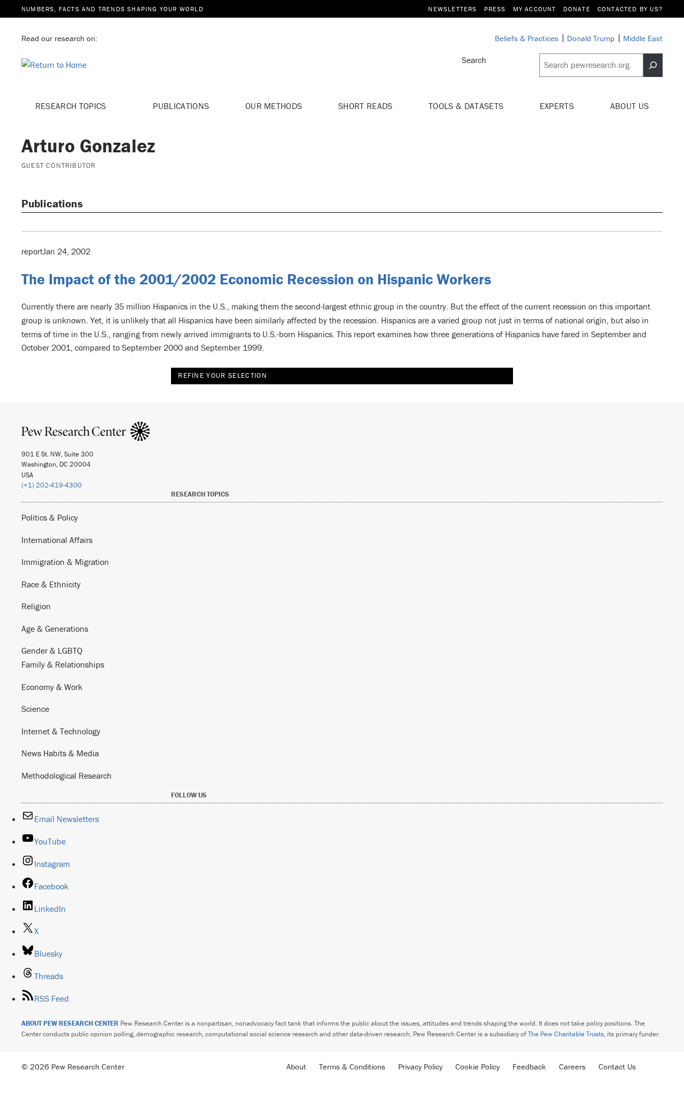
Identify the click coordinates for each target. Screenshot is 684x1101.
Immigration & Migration (65, 561)
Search (474, 60)
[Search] (653, 65)
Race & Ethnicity (51, 584)
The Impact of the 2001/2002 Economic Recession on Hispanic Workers (256, 279)
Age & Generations (54, 628)
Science (35, 708)
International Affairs (56, 539)
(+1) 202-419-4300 (51, 485)
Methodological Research (66, 775)
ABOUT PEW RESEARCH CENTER (70, 1023)
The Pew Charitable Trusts (566, 1033)
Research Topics (71, 105)
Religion (36, 606)
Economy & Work (51, 686)
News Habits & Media (60, 753)
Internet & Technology (60, 731)
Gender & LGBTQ (51, 650)
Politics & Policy (49, 517)
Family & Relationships (62, 664)
